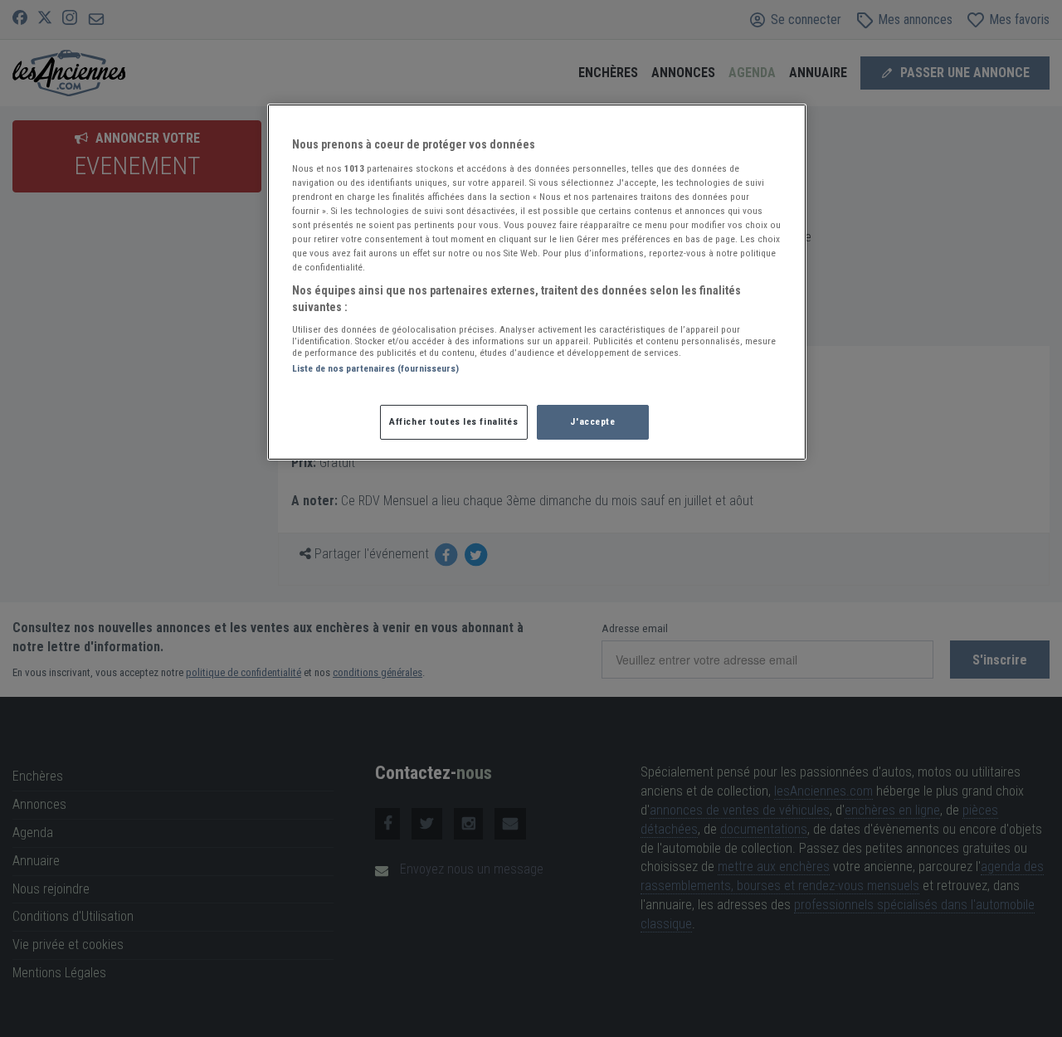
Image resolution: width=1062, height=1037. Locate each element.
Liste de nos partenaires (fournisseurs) (375, 368)
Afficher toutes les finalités (454, 421)
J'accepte (592, 421)
